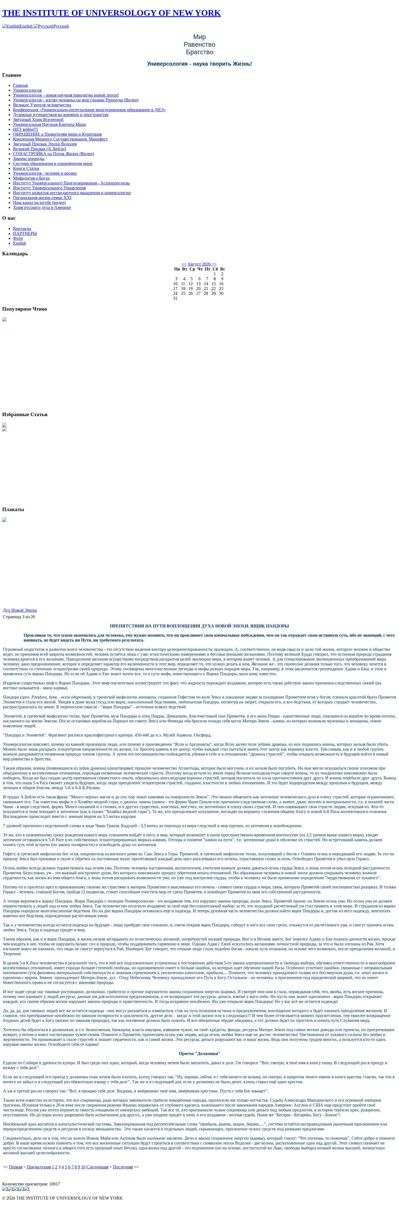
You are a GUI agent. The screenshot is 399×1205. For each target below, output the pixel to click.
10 (83, 1167)
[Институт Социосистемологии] (4, 520)
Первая (15, 1167)
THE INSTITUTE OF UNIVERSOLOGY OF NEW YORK (111, 13)
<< (184, 264)
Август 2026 (199, 264)
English (27, 26)
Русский (61, 26)
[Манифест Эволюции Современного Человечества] (4, 425)
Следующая (97, 1167)
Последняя (123, 1167)
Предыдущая (39, 1167)
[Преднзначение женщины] (4, 430)
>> (214, 264)
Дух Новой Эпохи (20, 610)
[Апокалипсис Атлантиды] (4, 320)
